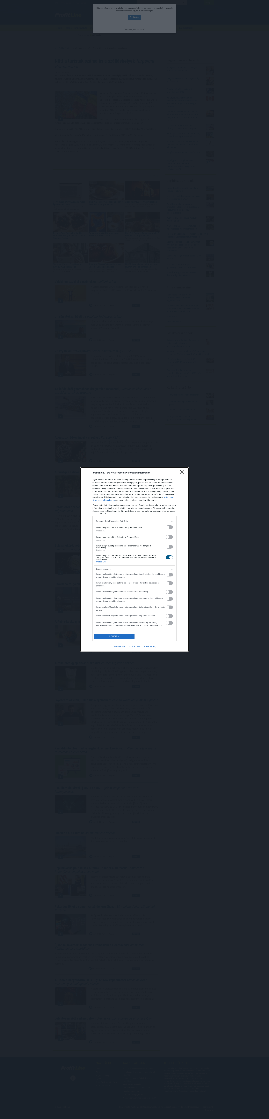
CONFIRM (114, 636)
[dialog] (134, 559)
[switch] (169, 527)
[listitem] (134, 521)
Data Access (134, 646)
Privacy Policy (150, 646)
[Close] (183, 473)
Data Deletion (119, 646)
